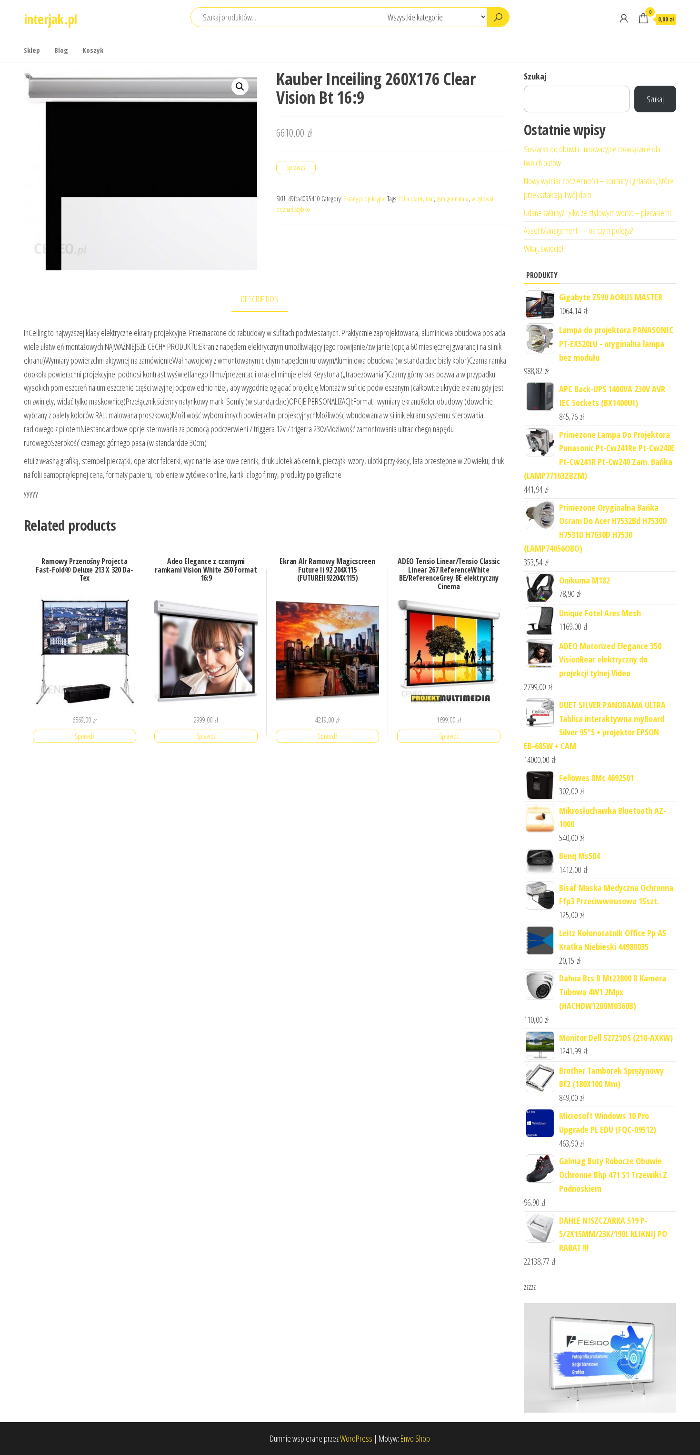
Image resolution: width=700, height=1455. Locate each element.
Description (260, 299)
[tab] (266, 299)
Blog (61, 50)
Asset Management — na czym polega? (578, 230)
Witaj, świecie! (543, 248)
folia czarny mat (416, 198)
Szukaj (535, 76)
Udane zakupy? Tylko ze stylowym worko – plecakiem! (597, 212)
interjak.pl (50, 19)
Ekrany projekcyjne (364, 198)
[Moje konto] (624, 18)
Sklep (32, 50)
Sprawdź (296, 167)
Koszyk (92, 50)
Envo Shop (415, 1438)
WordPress (356, 1438)
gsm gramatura (453, 198)
